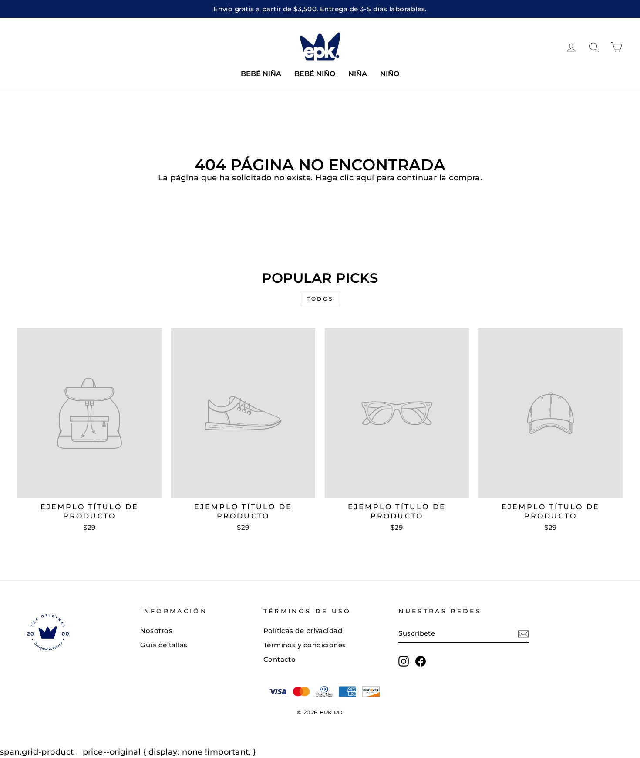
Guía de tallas (163, 645)
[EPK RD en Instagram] (403, 661)
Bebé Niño (314, 74)
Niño (389, 74)
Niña (357, 74)
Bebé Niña (261, 74)
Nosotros (156, 630)
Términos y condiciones (304, 645)
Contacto (279, 659)
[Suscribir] (523, 633)
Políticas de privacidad (302, 630)
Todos (320, 298)
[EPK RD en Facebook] (420, 661)
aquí (365, 178)
